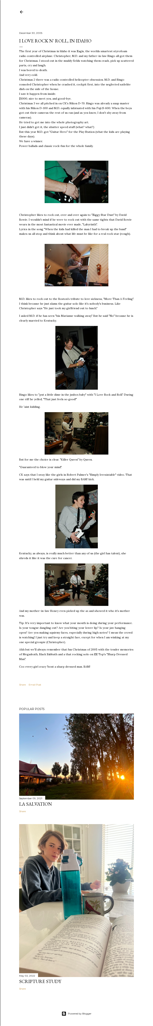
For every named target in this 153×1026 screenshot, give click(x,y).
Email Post (35, 684)
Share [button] (22, 684)
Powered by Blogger (79, 1013)
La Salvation (35, 804)
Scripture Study (40, 981)
